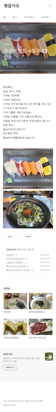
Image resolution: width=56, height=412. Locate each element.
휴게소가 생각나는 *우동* (18, 270)
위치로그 (46, 17)
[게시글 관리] (18, 236)
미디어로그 (29, 17)
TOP (50, 402)
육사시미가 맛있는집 (16, 266)
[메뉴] (50, 6)
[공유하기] (14, 236)
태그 (15, 17)
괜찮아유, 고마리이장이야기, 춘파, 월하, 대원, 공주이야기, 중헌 (21, 359)
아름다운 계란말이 (14, 262)
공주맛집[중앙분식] (15, 258)
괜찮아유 (12, 6)
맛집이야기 (11, 249)
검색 (43, 6)
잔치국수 (10, 254)
